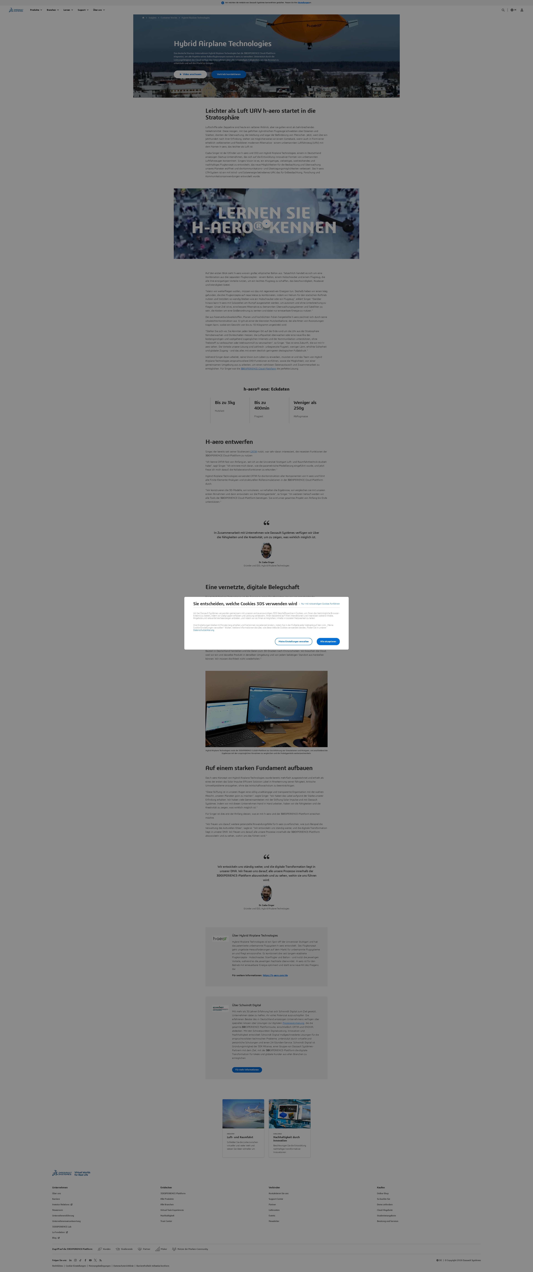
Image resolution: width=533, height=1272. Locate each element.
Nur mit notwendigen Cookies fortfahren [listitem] (320, 604)
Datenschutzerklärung (203, 630)
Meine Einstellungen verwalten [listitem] (294, 641)
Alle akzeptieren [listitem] (328, 641)
